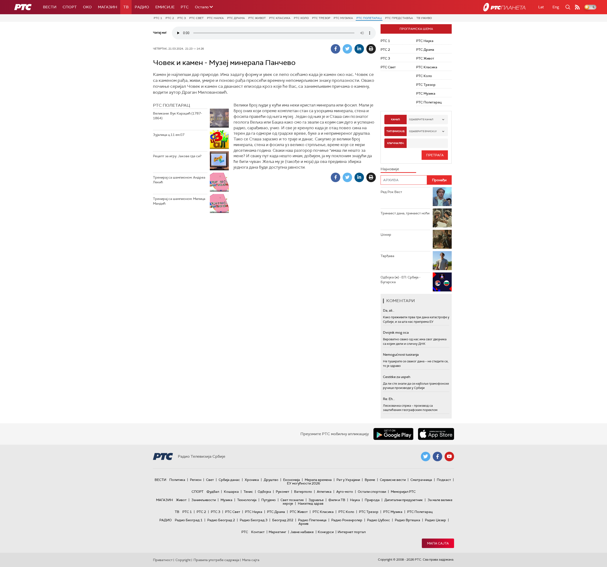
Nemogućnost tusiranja (401, 354)
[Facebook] (335, 49)
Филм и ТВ (336, 500)
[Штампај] (371, 49)
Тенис (248, 491)
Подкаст (444, 480)
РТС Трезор (321, 18)
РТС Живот (257, 18)
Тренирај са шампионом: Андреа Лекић (179, 179)
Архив (303, 523)
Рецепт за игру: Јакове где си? (177, 156)
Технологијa (247, 500)
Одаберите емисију (423, 131)
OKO (87, 7)
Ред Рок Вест (391, 192)
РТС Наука (215, 18)
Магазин (107, 7)
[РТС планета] (504, 7)
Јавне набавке (302, 532)
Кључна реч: (395, 143)
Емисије (165, 7)
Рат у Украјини (348, 480)
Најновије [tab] (390, 168)
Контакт (258, 532)
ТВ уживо (424, 18)
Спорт (70, 7)
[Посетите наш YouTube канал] (449, 456)
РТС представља (399, 18)
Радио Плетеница (312, 520)
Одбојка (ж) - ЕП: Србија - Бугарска (400, 279)
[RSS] (577, 7)
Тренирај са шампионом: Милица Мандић (179, 201)
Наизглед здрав (310, 503)
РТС (185, 7)
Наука (355, 500)
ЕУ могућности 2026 (303, 483)
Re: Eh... (389, 399)
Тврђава (387, 256)
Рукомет (282, 491)
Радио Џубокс (378, 520)
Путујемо (268, 500)
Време (370, 480)
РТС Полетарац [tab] (171, 105)
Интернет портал (352, 532)
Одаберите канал (421, 119)
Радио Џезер (435, 520)
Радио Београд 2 (221, 520)
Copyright (183, 560)
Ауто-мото (344, 491)
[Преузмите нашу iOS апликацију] (436, 434)
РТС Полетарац (369, 18)
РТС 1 (158, 18)
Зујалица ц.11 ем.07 (168, 135)
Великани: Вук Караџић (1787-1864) (177, 115)
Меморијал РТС (403, 491)
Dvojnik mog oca (396, 332)
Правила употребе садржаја (216, 560)
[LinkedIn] (359, 49)
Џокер (386, 234)
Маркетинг (277, 532)
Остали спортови (372, 491)
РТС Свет (196, 18)
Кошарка (231, 491)
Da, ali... (388, 310)
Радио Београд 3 (253, 520)
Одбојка (264, 491)
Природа (372, 500)
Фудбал (213, 491)
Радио (142, 7)
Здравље (316, 500)
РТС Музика (343, 18)
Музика (226, 500)
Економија (291, 480)
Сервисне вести (393, 480)
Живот (181, 500)
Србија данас (229, 480)
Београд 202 (282, 520)
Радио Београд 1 (188, 520)
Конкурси (326, 532)
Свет (210, 480)
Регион (195, 480)
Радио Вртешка (407, 520)
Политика (177, 480)
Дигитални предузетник (403, 500)
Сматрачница (421, 480)
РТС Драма (236, 18)
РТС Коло (301, 18)
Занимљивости (203, 500)
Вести (49, 7)
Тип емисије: (395, 131)
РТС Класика (279, 18)
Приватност (163, 560)
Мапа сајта (438, 543)
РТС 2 (170, 18)
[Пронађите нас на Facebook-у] (437, 456)
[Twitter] (347, 49)
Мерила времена (318, 480)
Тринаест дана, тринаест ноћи (405, 213)
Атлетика (324, 491)
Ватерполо (303, 491)
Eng (555, 7)
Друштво (271, 480)
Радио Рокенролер (346, 520)
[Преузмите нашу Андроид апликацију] (393, 434)
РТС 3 (181, 18)
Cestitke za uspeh (396, 377)
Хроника (252, 480)
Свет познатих (292, 500)
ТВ (126, 7)
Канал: (395, 119)
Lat (541, 7)
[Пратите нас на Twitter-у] (425, 456)
